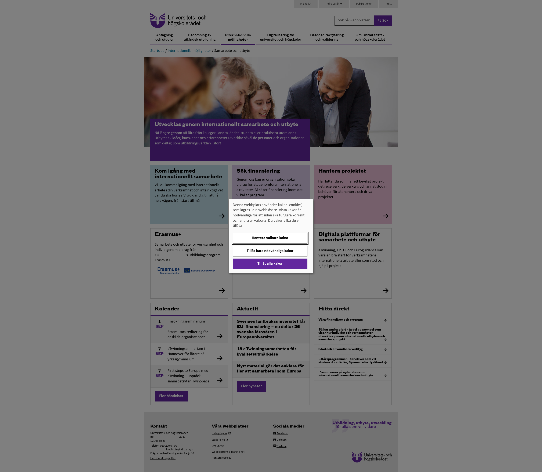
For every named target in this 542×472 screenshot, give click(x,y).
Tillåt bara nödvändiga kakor (270, 251)
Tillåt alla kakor (270, 264)
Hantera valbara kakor (270, 238)
